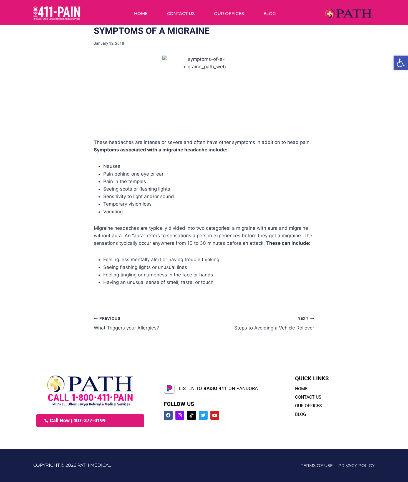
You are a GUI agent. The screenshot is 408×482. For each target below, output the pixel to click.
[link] (401, 63)
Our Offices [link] (229, 13)
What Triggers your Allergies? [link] (126, 323)
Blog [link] (269, 13)
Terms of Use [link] (317, 465)
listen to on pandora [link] (218, 388)
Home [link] (141, 13)
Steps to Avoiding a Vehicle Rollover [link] (274, 323)
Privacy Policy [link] (356, 465)
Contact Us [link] (181, 13)
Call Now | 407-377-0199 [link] (77, 420)
